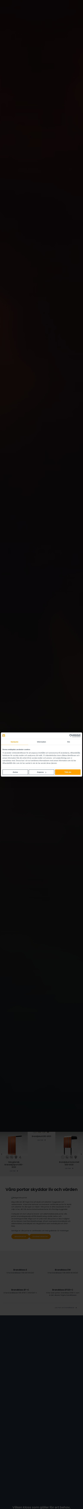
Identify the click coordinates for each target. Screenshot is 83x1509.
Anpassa (40, 772)
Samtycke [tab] (14, 742)
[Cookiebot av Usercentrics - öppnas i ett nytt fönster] (71, 735)
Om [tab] (68, 742)
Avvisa (15, 772)
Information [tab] (41, 742)
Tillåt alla (67, 772)
